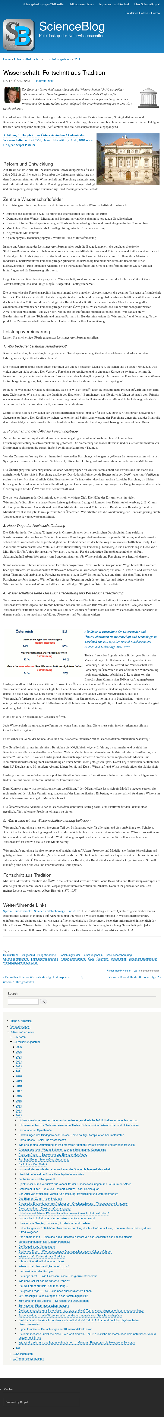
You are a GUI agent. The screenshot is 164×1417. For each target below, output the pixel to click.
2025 (19, 1051)
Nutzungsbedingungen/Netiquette (43, 4)
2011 (19, 1348)
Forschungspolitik (93, 955)
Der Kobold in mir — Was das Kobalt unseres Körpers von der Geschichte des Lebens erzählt (75, 1237)
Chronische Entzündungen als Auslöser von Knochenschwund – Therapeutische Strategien (73, 1203)
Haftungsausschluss (81, 4)
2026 (19, 1047)
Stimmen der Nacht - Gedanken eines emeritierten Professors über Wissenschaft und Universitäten (79, 1125)
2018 (19, 1086)
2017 (19, 1091)
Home (6, 59)
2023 (19, 1061)
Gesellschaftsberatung (119, 955)
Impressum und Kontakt (114, 4)
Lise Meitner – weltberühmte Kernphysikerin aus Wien (51, 1174)
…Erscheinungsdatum (57, 59)
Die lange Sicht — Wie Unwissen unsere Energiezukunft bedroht (58, 1276)
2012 (77, 59)
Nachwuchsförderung (73, 958)
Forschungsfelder (70, 955)
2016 (19, 1096)
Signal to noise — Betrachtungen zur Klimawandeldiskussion (55, 1329)
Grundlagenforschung (16, 958)
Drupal (24, 1402)
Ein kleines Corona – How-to (142, 13)
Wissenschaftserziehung (143, 958)
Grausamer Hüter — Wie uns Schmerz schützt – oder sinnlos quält (59, 1189)
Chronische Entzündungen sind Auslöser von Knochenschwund (57, 1218)
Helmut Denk (44, 80)
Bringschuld (28, 955)
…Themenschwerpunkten (28, 1358)
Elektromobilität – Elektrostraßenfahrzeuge (44, 1208)
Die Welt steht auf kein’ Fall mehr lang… (43, 1286)
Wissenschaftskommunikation (20, 962)
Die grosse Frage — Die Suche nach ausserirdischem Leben (55, 1291)
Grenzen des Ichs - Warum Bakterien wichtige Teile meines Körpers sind (62, 1149)
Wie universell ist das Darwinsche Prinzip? (44, 1281)
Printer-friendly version (119, 970)
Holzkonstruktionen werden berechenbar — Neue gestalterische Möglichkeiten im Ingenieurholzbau (78, 1120)
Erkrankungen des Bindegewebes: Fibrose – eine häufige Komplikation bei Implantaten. (72, 1135)
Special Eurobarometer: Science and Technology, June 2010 (41, 911)
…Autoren (19, 1037)
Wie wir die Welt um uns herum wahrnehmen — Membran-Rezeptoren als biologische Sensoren (77, 1342)
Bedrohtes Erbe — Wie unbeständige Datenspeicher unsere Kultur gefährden (65, 1251)
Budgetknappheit (47, 955)
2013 (19, 1110)
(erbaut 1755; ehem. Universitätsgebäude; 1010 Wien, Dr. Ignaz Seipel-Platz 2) (48, 140)
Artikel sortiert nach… (27, 59)
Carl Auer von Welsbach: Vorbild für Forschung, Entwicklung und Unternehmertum (68, 1194)
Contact (8, 1389)
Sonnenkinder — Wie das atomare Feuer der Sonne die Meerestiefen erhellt (65, 1169)
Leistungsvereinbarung (44, 958)
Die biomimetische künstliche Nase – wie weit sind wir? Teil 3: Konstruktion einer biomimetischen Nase (81, 1310)
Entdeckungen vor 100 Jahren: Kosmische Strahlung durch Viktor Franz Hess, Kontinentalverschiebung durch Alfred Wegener (85, 1230)
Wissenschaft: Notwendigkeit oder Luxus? (44, 1266)
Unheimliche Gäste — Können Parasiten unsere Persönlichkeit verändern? (64, 1213)
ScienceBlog (72, 25)
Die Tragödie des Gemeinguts (37, 1246)
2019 (19, 1081)
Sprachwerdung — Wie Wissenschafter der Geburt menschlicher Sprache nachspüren (70, 1315)
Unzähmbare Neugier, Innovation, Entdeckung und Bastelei (54, 1223)
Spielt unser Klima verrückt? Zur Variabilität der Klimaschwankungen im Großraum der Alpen (75, 1184)
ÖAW (91, 958)
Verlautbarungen (20, 1026)
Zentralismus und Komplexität (37, 1179)
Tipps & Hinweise (21, 1021)
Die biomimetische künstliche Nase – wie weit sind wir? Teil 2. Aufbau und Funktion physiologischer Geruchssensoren (79, 1322)
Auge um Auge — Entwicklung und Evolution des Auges (53, 1154)
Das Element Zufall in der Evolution (40, 1198)
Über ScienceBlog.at (147, 4)
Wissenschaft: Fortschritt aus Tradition (42, 1256)
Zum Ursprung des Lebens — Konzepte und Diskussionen (54, 1301)
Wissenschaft (118, 958)
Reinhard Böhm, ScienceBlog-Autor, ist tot (44, 1159)
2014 (19, 1105)
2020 (19, 1076)
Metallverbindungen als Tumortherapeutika (44, 1242)
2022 (19, 1066)
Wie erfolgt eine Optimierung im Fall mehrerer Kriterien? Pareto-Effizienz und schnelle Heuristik (77, 1145)
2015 (19, 1100)
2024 (19, 1056)
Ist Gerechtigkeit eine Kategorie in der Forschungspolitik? (53, 1296)
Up (81, 977)
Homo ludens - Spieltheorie (35, 1130)
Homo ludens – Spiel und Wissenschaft (42, 1140)
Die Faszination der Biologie (36, 1271)
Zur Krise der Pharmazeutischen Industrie (44, 1305)
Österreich (102, 958)
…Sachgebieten (23, 1354)
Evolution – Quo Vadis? (33, 1164)
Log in (136, 970)
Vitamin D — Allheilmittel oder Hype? (134, 977)
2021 (19, 1071)
